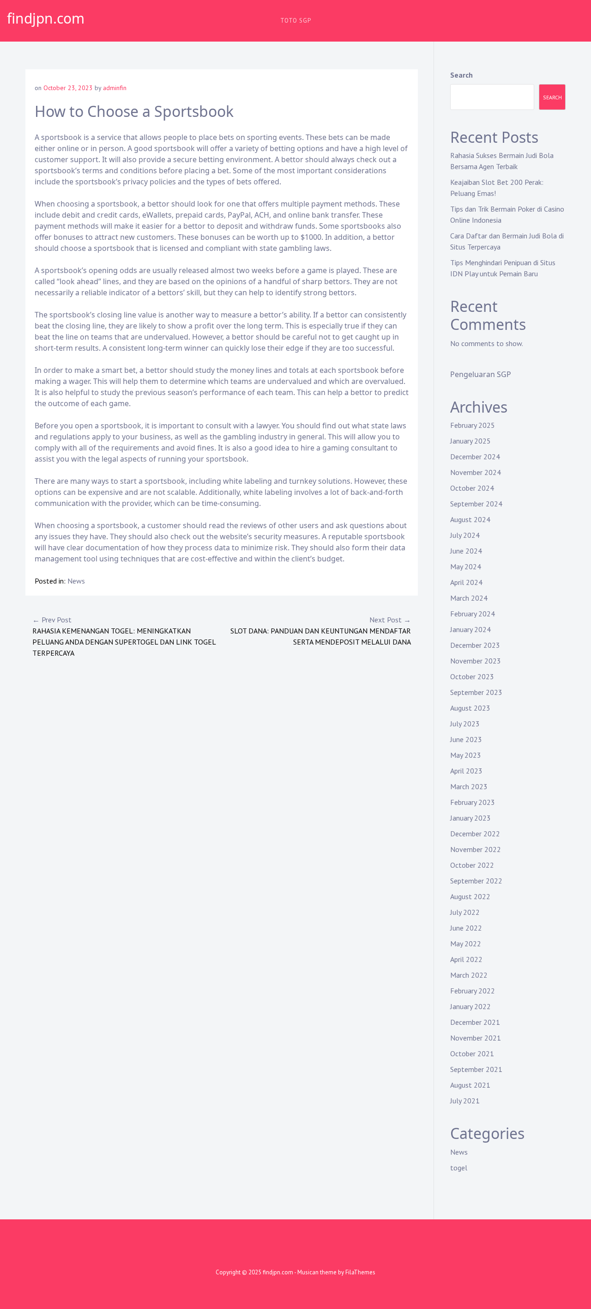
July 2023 (465, 723)
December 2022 (475, 833)
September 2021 (476, 1069)
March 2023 (469, 786)
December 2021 (475, 1022)
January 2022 (470, 1006)
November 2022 (475, 849)
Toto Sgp (295, 20)
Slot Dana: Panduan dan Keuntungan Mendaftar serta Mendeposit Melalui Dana (320, 630)
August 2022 (470, 896)
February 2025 (472, 425)
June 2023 (466, 739)
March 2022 (469, 975)
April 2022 (466, 959)
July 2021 (465, 1100)
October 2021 (472, 1053)
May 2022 (465, 943)
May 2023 (465, 755)
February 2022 (472, 990)
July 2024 (465, 535)
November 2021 (475, 1037)
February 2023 (472, 802)
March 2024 (469, 598)
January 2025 (470, 440)
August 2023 (470, 707)
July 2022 (465, 912)
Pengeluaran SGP (480, 374)
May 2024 (465, 566)
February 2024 (472, 613)
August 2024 (470, 519)
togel (458, 1167)
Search (461, 74)
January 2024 (470, 629)
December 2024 (475, 456)
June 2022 (466, 927)
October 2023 (472, 676)
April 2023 (466, 770)
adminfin (115, 88)
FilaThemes (360, 1272)
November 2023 (475, 660)
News (76, 580)
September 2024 (476, 503)
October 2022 (472, 865)
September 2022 (476, 880)
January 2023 (470, 817)
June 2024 (466, 550)
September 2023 (476, 692)
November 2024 (475, 472)
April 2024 (466, 582)
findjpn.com (45, 18)
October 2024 (472, 488)
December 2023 (475, 645)
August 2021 (470, 1085)
